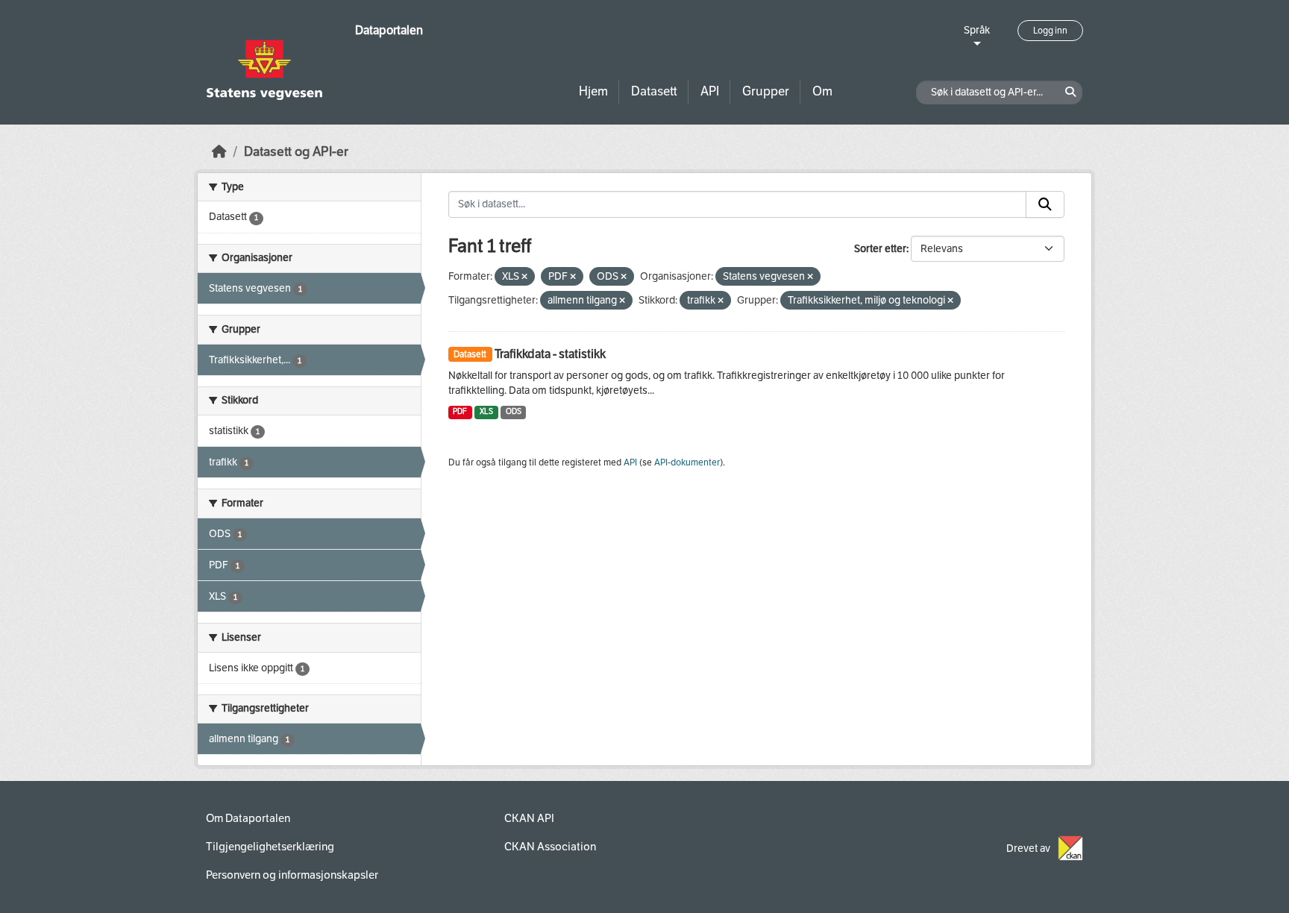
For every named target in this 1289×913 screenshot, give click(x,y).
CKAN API (529, 818)
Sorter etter (880, 248)
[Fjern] (524, 277)
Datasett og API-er (296, 152)
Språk (977, 30)
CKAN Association (550, 846)
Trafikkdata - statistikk (550, 354)
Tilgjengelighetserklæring (270, 846)
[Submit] (1045, 204)
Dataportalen (389, 30)
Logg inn (1050, 30)
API (709, 91)
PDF (460, 411)
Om (822, 91)
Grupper (765, 91)
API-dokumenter (687, 462)
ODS (513, 411)
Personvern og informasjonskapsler (292, 875)
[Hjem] (219, 152)
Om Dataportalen (248, 818)
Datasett (654, 91)
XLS (486, 411)
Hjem (593, 91)
